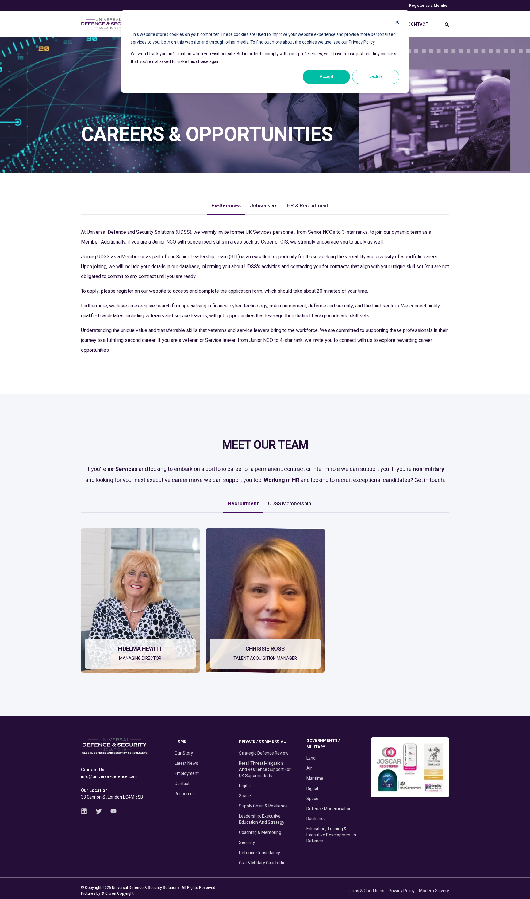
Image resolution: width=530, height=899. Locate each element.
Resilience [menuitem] (316, 818)
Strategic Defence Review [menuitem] (264, 753)
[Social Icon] (135, 644)
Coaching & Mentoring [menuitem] (260, 832)
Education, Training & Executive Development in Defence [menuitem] (331, 835)
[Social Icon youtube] (111, 811)
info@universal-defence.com (109, 776)
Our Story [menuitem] (184, 753)
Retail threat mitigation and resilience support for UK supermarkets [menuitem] (265, 769)
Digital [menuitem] (245, 786)
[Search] (447, 24)
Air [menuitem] (309, 768)
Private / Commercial (262, 741)
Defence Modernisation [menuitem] (328, 809)
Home (180, 741)
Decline (376, 76)
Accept (326, 76)
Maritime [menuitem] (314, 778)
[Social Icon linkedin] (86, 811)
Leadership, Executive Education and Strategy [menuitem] (261, 819)
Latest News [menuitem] (186, 763)
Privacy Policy (402, 891)
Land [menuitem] (311, 758)
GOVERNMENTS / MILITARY (323, 743)
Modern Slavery (434, 891)
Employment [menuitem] (187, 773)
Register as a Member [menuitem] (429, 5)
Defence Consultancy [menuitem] (259, 853)
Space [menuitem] (245, 796)
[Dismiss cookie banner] (397, 23)
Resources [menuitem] (185, 794)
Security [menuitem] (247, 842)
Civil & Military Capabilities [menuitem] (263, 863)
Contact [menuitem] (418, 24)
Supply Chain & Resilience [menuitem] (263, 806)
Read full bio (136, 664)
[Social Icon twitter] (98, 811)
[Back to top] (518, 887)
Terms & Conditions (365, 891)
